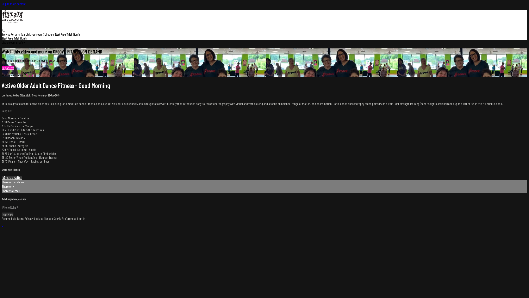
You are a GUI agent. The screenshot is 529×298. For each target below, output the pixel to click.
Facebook (7, 178)
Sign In (23, 38)
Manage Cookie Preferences (60, 218)
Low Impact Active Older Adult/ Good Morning (24, 95)
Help (14, 218)
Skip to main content (14, 4)
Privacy (29, 218)
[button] (3, 30)
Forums (15, 34)
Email (18, 178)
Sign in (77, 34)
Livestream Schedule (41, 34)
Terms (21, 218)
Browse (6, 34)
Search (24, 34)
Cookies (39, 218)
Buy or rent (8, 68)
